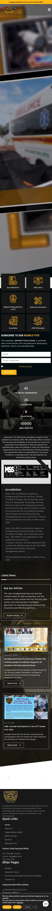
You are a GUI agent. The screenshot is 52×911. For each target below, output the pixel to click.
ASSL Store (38, 288)
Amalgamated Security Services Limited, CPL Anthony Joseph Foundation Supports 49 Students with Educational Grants (25, 662)
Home (7, 825)
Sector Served (10, 836)
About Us (9, 828)
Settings (27, 907)
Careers (8, 868)
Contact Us (9, 879)
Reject (17, 907)
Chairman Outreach (38, 307)
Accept (7, 907)
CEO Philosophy (38, 328)
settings (20, 903)
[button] (46, 904)
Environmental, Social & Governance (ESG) (23, 876)
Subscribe (8, 372)
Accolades (13, 328)
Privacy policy (25, 366)
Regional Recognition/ (13, 307)
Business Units (11, 843)
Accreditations (13, 288)
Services (8, 840)
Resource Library (12, 872)
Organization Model (13, 832)
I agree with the (17, 366)
